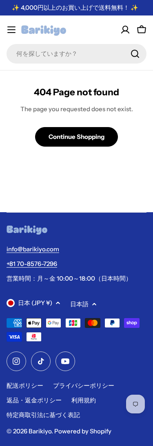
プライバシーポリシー (83, 385)
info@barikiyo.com (33, 249)
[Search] (135, 54)
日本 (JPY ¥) (35, 303)
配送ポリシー (25, 385)
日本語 (79, 304)
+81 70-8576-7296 (32, 264)
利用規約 (83, 400)
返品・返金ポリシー (34, 400)
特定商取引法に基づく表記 (43, 415)
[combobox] (76, 54)
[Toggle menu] (11, 30)
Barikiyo (40, 431)
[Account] (125, 30)
